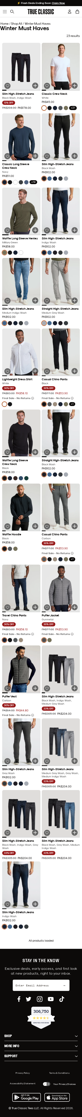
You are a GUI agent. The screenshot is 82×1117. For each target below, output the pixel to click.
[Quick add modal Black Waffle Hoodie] (35, 526)
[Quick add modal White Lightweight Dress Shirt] (35, 371)
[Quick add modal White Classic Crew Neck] (75, 86)
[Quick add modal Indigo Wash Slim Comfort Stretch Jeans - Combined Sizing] (35, 904)
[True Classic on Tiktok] (62, 999)
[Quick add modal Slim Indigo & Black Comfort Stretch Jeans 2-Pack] (35, 86)
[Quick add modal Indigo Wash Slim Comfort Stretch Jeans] (75, 230)
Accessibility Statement (22, 1083)
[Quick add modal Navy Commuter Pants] (35, 607)
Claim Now (58, 3)
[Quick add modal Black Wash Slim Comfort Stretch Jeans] (75, 156)
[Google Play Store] (26, 1097)
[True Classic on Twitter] (28, 999)
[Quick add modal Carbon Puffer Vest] (35, 688)
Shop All (16, 23)
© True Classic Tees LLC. (24, 1108)
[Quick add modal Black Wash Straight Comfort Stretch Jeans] (75, 452)
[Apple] (57, 1097)
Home (4, 23)
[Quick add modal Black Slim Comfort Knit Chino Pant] (75, 371)
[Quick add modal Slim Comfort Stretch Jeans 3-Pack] (75, 688)
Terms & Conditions (59, 1073)
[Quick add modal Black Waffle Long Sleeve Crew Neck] (35, 452)
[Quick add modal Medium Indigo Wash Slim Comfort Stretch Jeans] (35, 300)
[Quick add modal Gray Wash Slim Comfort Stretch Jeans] (35, 761)
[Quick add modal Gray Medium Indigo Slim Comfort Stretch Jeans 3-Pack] (75, 761)
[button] (77, 11)
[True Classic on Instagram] (40, 999)
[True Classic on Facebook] (18, 999)
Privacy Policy (23, 1073)
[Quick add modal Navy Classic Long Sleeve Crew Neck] (35, 156)
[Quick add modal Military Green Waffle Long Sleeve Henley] (35, 230)
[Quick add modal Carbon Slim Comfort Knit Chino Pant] (75, 526)
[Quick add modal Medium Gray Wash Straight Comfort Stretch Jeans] (75, 300)
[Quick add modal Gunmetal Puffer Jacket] (75, 607)
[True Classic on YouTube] (51, 999)
